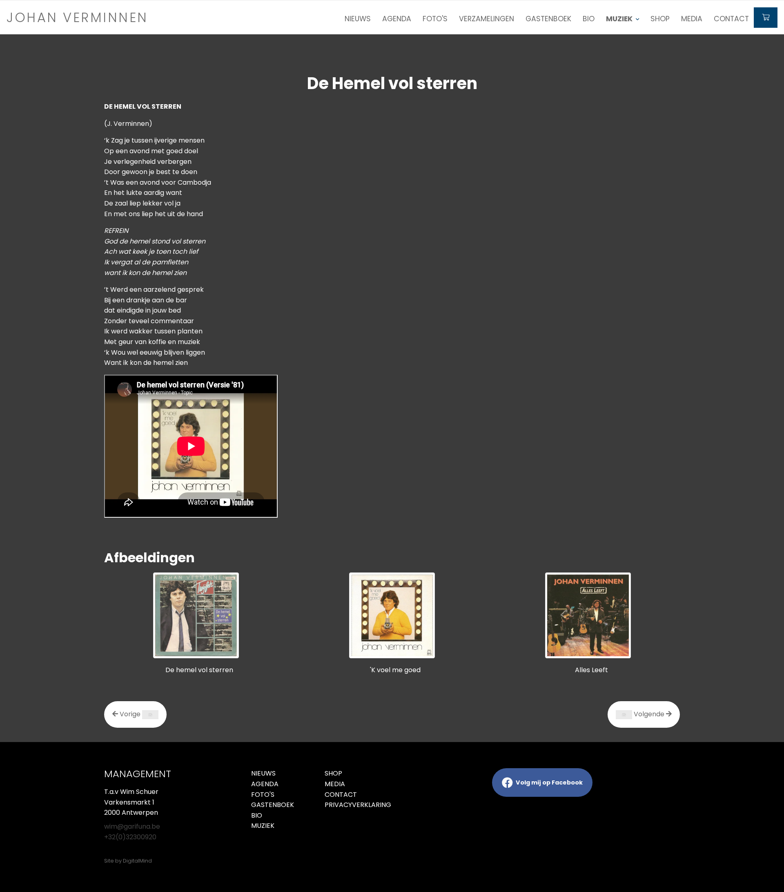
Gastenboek (548, 19)
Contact (731, 19)
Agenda (396, 19)
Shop (660, 19)
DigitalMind (137, 860)
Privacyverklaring (355, 804)
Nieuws (358, 19)
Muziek (262, 825)
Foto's (435, 19)
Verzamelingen (486, 19)
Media (691, 19)
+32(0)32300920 (130, 837)
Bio (589, 19)
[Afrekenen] (765, 17)
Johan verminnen (77, 17)
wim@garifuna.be (132, 826)
